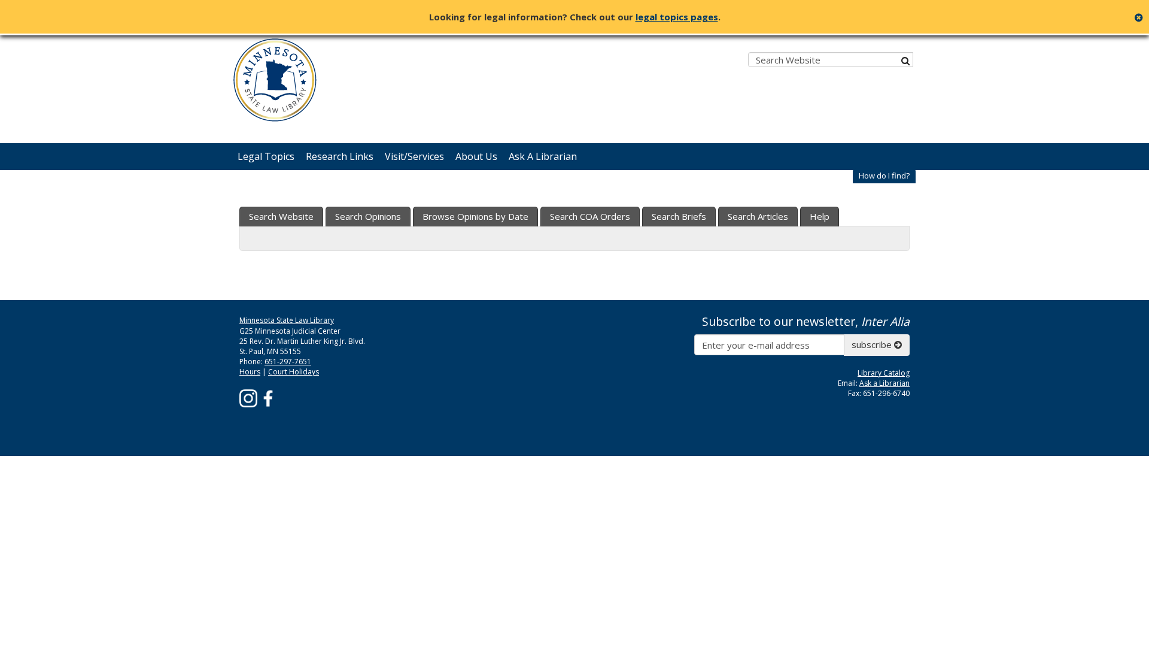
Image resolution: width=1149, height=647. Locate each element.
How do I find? (884, 175)
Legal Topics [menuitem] (266, 156)
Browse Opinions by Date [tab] (475, 216)
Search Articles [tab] (758, 216)
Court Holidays (293, 372)
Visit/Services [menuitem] (414, 156)
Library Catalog (884, 373)
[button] (884, 175)
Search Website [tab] (281, 216)
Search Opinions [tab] (368, 216)
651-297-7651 (288, 361)
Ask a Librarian (884, 383)
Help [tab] (819, 216)
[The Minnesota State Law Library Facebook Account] (268, 397)
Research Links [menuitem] (339, 156)
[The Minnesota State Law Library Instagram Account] (248, 397)
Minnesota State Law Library (286, 320)
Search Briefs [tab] (679, 216)
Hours (249, 372)
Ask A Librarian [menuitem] (543, 156)
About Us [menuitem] (476, 156)
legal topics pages (677, 17)
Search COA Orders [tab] (590, 216)
